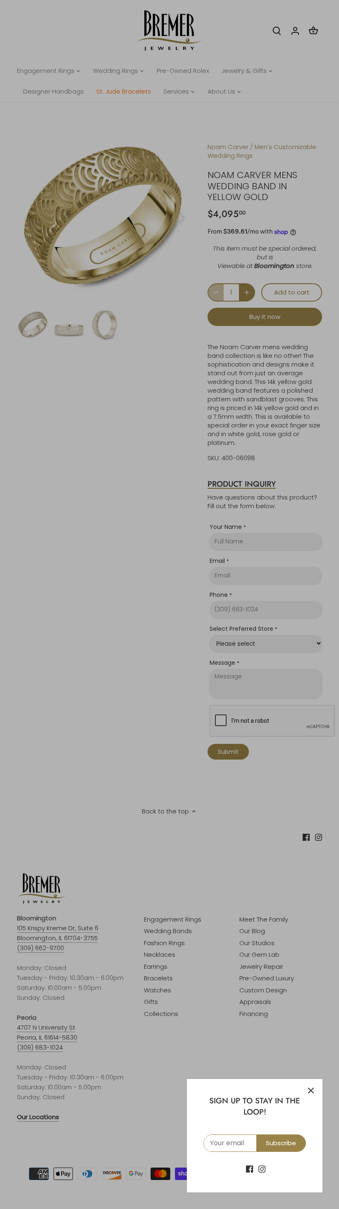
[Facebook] (249, 1168)
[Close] (311, 1090)
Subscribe (281, 1143)
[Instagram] (261, 1168)
